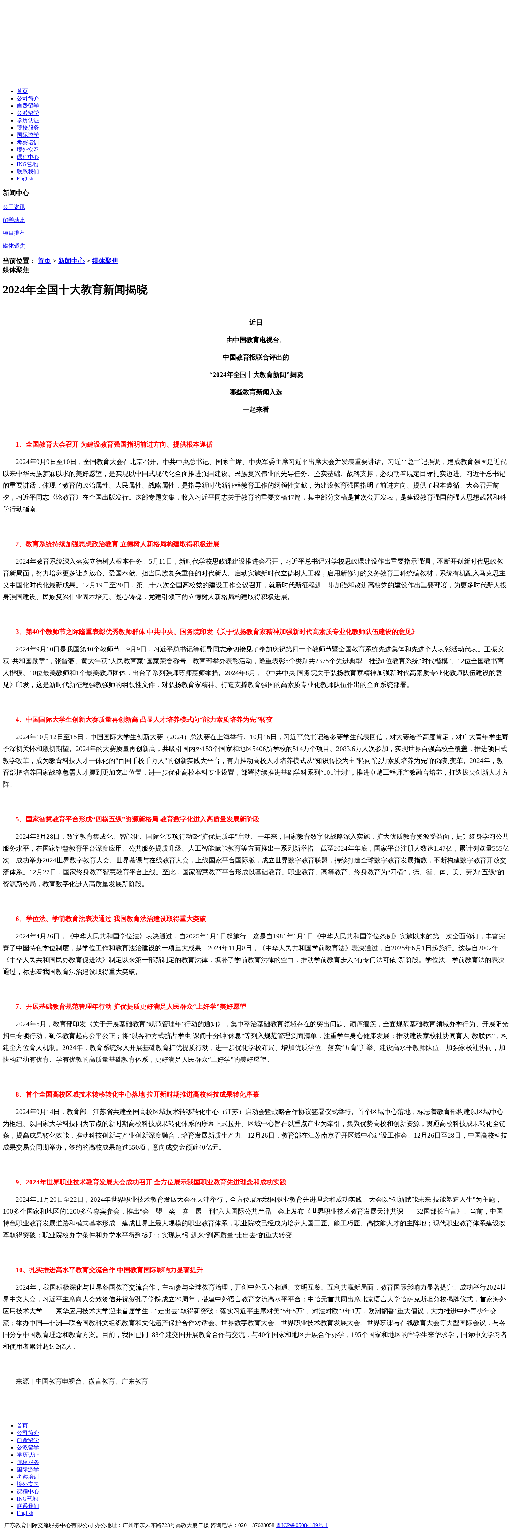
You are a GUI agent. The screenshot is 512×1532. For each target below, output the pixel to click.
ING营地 (27, 164)
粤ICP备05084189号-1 (302, 1525)
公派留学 (28, 113)
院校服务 (28, 128)
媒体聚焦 (105, 260)
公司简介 (28, 98)
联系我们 (28, 172)
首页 (22, 91)
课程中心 (28, 157)
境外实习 (28, 150)
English (25, 178)
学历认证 (28, 120)
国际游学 (28, 135)
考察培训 (28, 142)
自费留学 (28, 106)
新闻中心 (71, 260)
